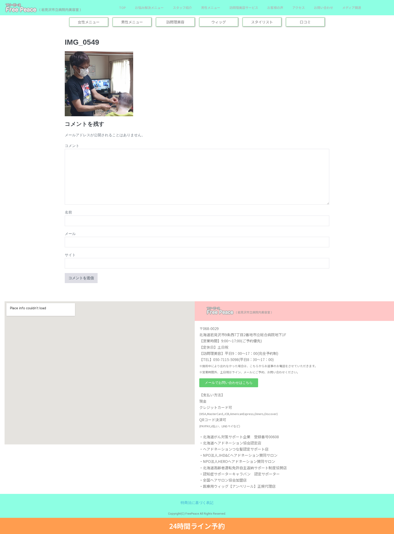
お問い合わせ (323, 7)
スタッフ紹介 (182, 7)
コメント (72, 146)
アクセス (298, 7)
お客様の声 (275, 7)
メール (70, 234)
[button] (228, 382)
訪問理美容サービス (243, 7)
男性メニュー (210, 7)
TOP (122, 7)
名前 (68, 212)
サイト (70, 255)
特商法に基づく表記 (197, 502)
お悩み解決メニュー (149, 7)
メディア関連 (351, 7)
